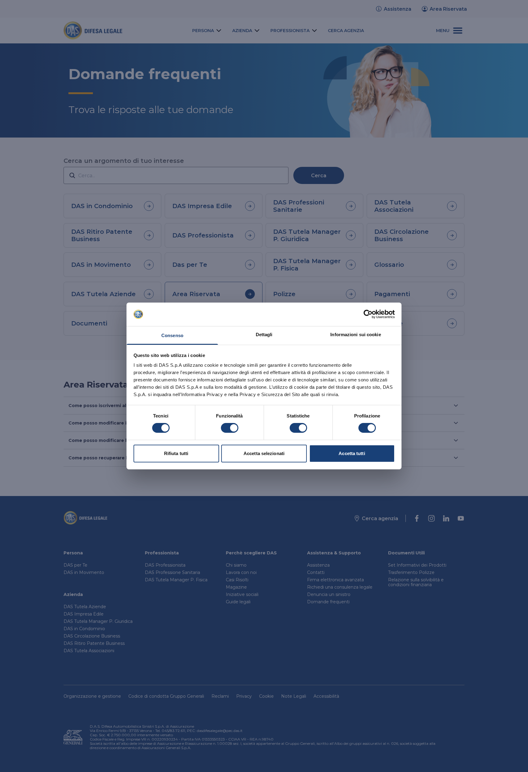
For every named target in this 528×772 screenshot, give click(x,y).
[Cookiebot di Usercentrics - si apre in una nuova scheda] (368, 314)
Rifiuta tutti (176, 453)
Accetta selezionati (264, 453)
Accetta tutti (352, 453)
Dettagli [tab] (264, 334)
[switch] (229, 428)
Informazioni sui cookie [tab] (355, 334)
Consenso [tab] (172, 335)
